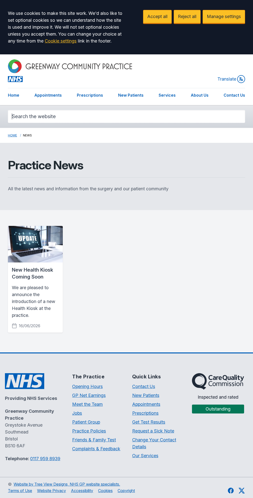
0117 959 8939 (45, 458)
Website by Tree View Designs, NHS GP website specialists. (67, 484)
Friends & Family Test (94, 439)
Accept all (157, 16)
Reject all (187, 16)
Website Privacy (51, 490)
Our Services (145, 455)
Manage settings (224, 16)
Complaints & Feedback (96, 448)
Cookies (105, 490)
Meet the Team (87, 404)
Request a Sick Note (153, 430)
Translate (226, 79)
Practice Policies (89, 430)
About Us (200, 95)
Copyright (126, 490)
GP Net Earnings (89, 395)
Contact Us (234, 95)
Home (13, 95)
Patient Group (86, 422)
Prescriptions (90, 95)
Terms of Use (20, 490)
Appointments (48, 95)
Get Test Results (148, 422)
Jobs (77, 413)
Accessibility (82, 490)
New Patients (131, 95)
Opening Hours (87, 386)
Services (167, 95)
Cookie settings (61, 40)
